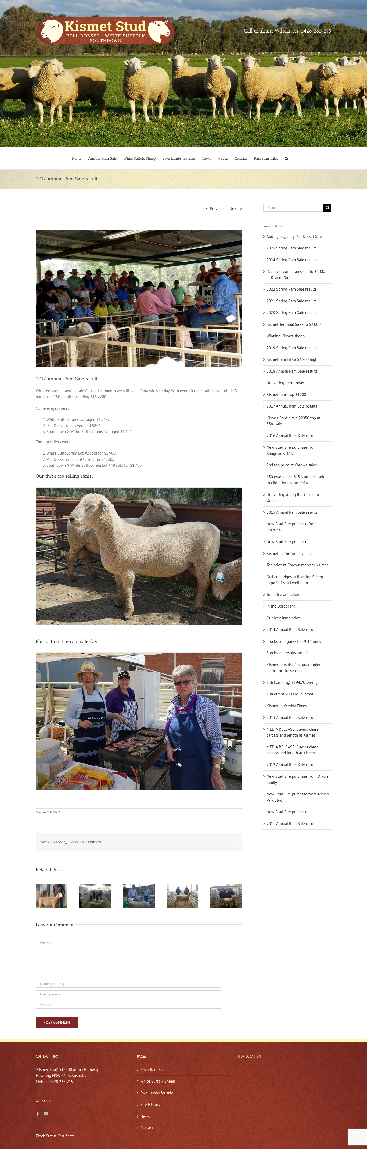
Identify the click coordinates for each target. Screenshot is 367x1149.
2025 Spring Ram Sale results (291, 248)
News (145, 1116)
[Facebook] (38, 1114)
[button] (286, 158)
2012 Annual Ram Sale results (292, 764)
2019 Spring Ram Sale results (291, 347)
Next (233, 208)
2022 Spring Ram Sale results (291, 289)
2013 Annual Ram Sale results (292, 717)
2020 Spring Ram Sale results (291, 312)
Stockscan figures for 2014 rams (294, 641)
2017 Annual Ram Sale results (292, 406)
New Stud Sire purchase (287, 541)
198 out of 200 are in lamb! (290, 694)
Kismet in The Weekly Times (290, 553)
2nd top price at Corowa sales (292, 465)
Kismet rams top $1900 (286, 394)
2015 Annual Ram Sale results (292, 512)
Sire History (150, 1104)
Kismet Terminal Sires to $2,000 (294, 324)
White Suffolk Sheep (157, 1081)
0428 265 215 (315, 30)
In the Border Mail (282, 606)
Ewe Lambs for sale (156, 1093)
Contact (146, 1127)
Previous (217, 208)
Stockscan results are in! (287, 652)
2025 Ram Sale (153, 1069)
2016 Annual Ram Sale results (292, 435)
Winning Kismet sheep (286, 335)
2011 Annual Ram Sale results (292, 823)
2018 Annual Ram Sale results (292, 371)
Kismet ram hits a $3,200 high (292, 359)
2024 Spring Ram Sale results (291, 259)
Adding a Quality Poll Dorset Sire (294, 236)
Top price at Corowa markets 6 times (297, 565)
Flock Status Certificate (55, 1136)
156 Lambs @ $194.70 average (293, 682)
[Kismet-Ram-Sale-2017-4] (139, 721)
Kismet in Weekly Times (287, 705)
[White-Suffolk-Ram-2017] (139, 556)
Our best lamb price (283, 617)
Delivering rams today (285, 382)
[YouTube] (46, 1114)
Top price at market (283, 594)
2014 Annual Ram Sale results (292, 629)
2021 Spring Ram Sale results (291, 301)
